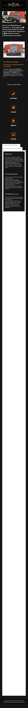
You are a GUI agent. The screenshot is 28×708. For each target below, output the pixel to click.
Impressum (16, 702)
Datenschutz (11, 702)
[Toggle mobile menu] (25, 8)
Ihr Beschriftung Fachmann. (12, 148)
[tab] (10, 145)
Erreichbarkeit (22, 702)
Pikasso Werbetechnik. (10, 145)
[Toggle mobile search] (22, 8)
